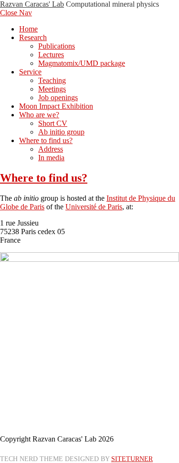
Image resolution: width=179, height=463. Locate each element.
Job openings (58, 97)
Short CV (52, 123)
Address (50, 149)
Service (30, 72)
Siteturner (132, 459)
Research (33, 37)
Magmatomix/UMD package (81, 63)
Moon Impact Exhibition (56, 106)
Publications (56, 46)
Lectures (51, 55)
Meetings (52, 89)
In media (51, 158)
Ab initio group (61, 132)
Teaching (52, 80)
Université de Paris (93, 207)
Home (28, 29)
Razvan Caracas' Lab (32, 4)
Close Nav (16, 13)
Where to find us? (46, 140)
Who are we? (39, 115)
